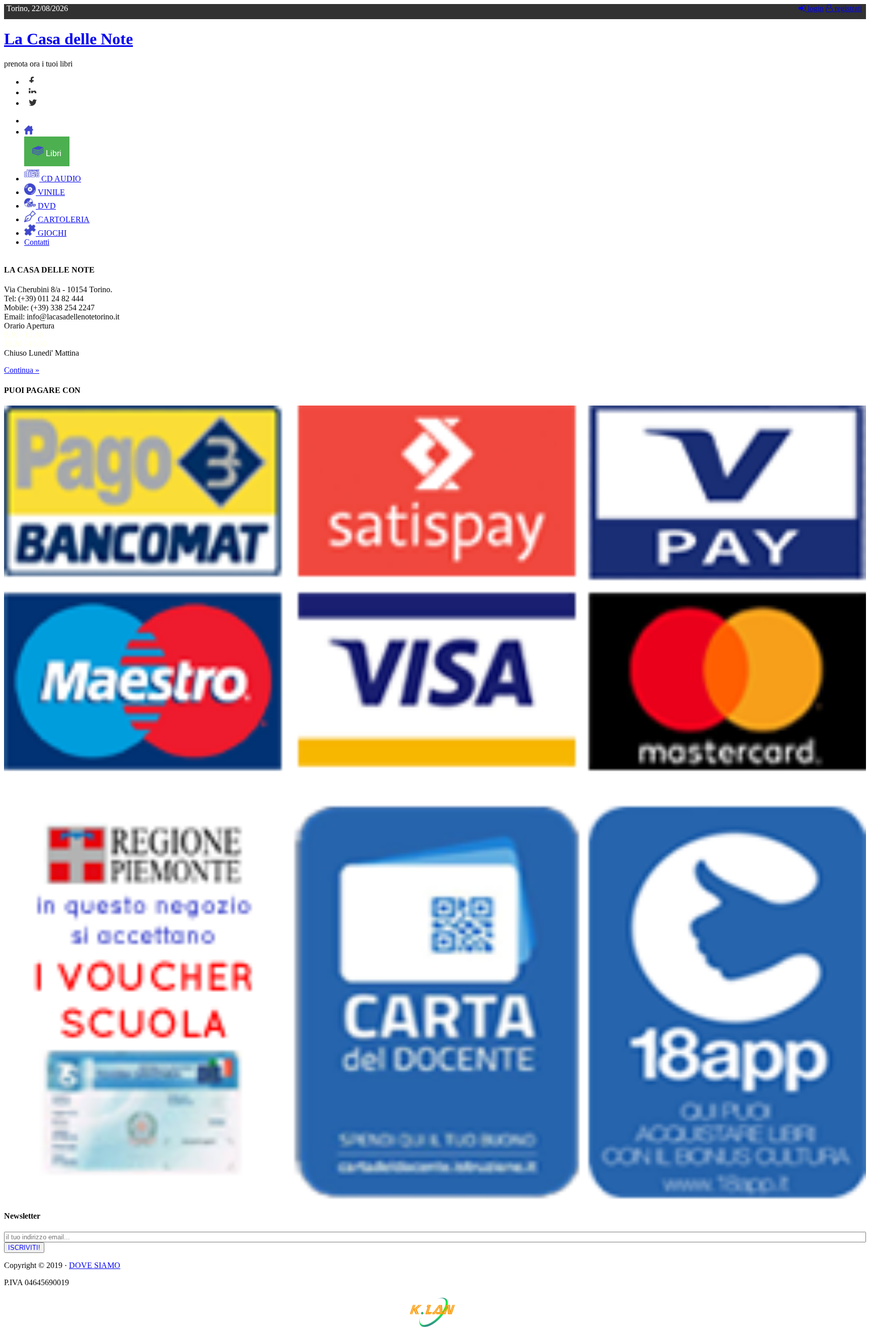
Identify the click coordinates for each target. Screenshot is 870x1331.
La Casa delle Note (68, 39)
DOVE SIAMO (94, 1265)
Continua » (21, 370)
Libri (52, 153)
